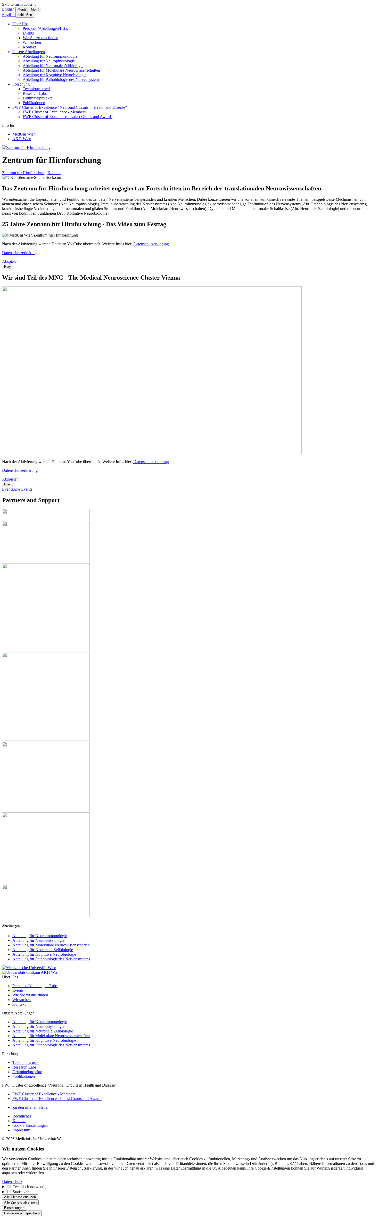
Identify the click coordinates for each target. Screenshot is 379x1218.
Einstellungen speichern (22, 1213)
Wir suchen (32, 42)
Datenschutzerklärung (151, 244)
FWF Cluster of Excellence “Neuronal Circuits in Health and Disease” (69, 107)
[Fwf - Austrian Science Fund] (46, 518)
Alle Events (22, 489)
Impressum (21, 1130)
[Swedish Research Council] (46, 561)
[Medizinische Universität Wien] (29, 967)
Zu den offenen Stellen (31, 1107)
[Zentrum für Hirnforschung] (26, 147)
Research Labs (35, 93)
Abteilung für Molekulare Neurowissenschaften (61, 70)
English (8, 9)
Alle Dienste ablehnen (20, 1202)
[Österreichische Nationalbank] (46, 881)
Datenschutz (12, 1181)
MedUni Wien (24, 134)
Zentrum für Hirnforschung (24, 173)
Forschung (21, 84)
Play (7, 266)
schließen (25, 15)
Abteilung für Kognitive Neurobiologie (54, 75)
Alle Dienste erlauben (20, 1197)
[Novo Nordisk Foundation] (46, 810)
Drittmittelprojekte (37, 98)
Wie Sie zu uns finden (40, 38)
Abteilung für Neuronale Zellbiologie (53, 65)
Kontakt (29, 47)
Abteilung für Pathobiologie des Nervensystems (61, 79)
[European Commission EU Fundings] (46, 739)
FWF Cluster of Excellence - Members (54, 112)
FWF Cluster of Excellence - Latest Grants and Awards (67, 116)
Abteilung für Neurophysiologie (49, 61)
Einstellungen (14, 1208)
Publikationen (34, 102)
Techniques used (36, 89)
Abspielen (10, 261)
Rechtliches (21, 1116)
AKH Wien (21, 139)
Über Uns (20, 24)
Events (28, 33)
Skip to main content (19, 4)
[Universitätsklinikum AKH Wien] (31, 972)
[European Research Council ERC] (46, 650)
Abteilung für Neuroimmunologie (50, 56)
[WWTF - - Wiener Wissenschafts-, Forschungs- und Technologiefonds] (46, 915)
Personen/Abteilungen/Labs (45, 28)
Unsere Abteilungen (28, 51)
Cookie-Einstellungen (30, 1125)
